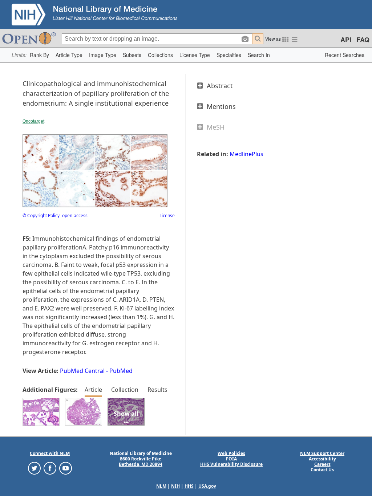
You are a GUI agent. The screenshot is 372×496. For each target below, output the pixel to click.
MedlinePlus (246, 154)
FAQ (362, 39)
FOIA (231, 459)
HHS (189, 486)
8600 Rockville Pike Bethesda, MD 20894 (140, 461)
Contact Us (322, 470)
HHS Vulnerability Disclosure (231, 464)
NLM (161, 486)
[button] (39, 55)
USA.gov (207, 486)
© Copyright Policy (41, 215)
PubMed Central (82, 371)
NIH (175, 486)
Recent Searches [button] (344, 54)
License (167, 215)
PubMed (121, 371)
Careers (322, 464)
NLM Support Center (322, 453)
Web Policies (231, 453)
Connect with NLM (50, 453)
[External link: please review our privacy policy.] (34, 468)
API (345, 39)
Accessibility (322, 459)
